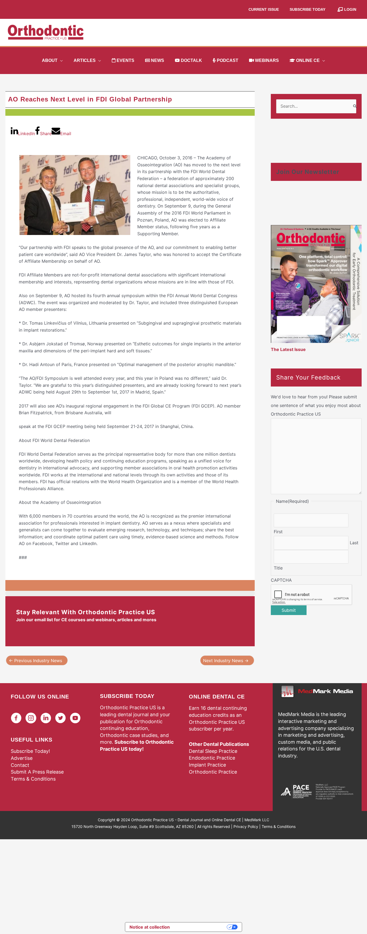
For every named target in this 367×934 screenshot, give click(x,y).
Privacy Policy (245, 826)
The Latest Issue (288, 349)
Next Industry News (226, 660)
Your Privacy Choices (201, 927)
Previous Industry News (35, 660)
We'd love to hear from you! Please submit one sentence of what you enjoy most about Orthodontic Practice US (316, 405)
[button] (60, 60)
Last (354, 542)
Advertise (22, 758)
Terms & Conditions (33, 779)
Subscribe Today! (30, 751)
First (278, 531)
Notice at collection (149, 927)
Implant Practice (207, 765)
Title (278, 568)
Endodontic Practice (212, 758)
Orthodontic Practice (213, 772)
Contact (20, 765)
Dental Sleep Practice (213, 751)
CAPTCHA (281, 580)
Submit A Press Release (37, 772)
